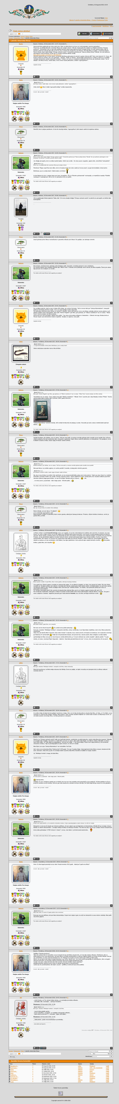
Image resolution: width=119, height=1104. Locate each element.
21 (67, 819)
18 (67, 710)
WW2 (91, 1071)
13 (67, 504)
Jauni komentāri (96, 26)
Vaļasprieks (17, 38)
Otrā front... (14, 1071)
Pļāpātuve (92, 1066)
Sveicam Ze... (14, 1076)
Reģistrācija (100, 20)
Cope (12, 1081)
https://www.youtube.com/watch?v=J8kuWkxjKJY (47, 55)
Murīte (21, 44)
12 (67, 461)
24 (67, 951)
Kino (22, 38)
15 (67, 578)
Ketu (20, 195)
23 (68, 908)
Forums (11, 38)
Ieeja (106, 20)
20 (67, 772)
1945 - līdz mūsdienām (96, 1067)
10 (67, 390)
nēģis (21, 341)
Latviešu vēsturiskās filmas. (32, 38)
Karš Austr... (14, 1068)
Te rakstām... (14, 1078)
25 (67, 997)
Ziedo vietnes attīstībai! (21, 31)
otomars (23, 36)
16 (67, 620)
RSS (106, 18)
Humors (92, 1069)
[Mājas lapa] (47, 234)
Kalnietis (80, 1073)
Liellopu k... (14, 1075)
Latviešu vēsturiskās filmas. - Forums (85, 20)
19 (67, 737)
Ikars (12, 1073)
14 (67, 530)
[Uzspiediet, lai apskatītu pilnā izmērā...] (42, 421)
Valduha (27, 36)
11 (67, 435)
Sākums (71, 20)
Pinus (21, 126)
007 (21, 997)
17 (67, 663)
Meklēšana (105, 26)
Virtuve (92, 1074)
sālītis (21, 530)
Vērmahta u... (14, 1080)
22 (68, 861)
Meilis (31, 36)
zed (79, 1076)
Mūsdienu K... (14, 1066)
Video (12, 1069)
